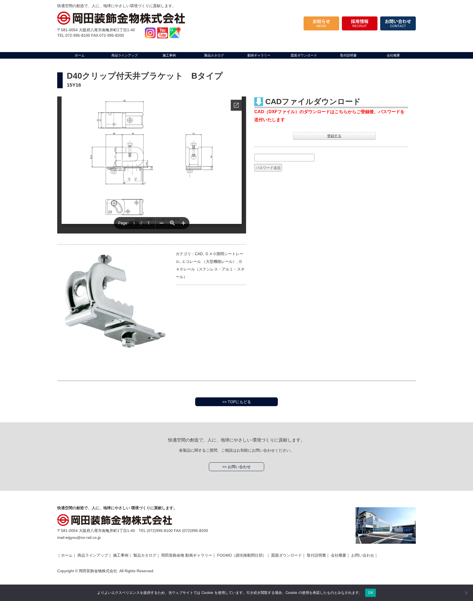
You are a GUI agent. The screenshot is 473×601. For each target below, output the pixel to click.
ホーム (67, 555)
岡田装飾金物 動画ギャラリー (186, 555)
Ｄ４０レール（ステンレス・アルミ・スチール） (210, 269)
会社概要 (338, 555)
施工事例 (120, 555)
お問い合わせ (362, 555)
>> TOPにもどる (236, 402)
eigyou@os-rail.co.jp (83, 537)
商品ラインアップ (92, 555)
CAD (199, 254)
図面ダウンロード (286, 555)
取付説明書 (316, 555)
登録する (334, 136)
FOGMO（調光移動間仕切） (241, 555)
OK (370, 592)
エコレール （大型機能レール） (209, 261)
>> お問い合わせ (236, 467)
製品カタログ (144, 555)
